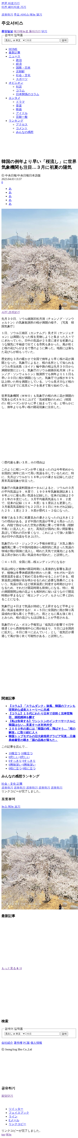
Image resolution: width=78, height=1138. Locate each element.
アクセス (22, 124)
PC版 (26, 1042)
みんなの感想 (24, 132)
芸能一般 (22, 116)
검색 (64, 40)
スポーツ (22, 79)
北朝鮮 (20, 71)
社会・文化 (23, 75)
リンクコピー (17, 1124)
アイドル (22, 113)
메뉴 (9, 1134)
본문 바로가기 (10, 3)
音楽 (19, 105)
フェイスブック (19, 1112)
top (3, 1134)
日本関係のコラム (27, 94)
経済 (19, 63)
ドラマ (20, 101)
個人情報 (36, 1042)
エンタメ (14, 97)
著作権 (18, 1042)
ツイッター (16, 1108)
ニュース (14, 56)
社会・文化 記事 (11, 783)
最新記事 (14, 52)
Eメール (14, 1120)
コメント (22, 128)
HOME (13, 49)
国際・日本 (23, 67)
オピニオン (16, 82)
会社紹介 (7, 1042)
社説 (19, 86)
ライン (13, 1116)
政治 (19, 60)
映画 (19, 109)
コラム (20, 90)
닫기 (44, 31)
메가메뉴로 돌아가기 (27, 31)
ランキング (16, 120)
